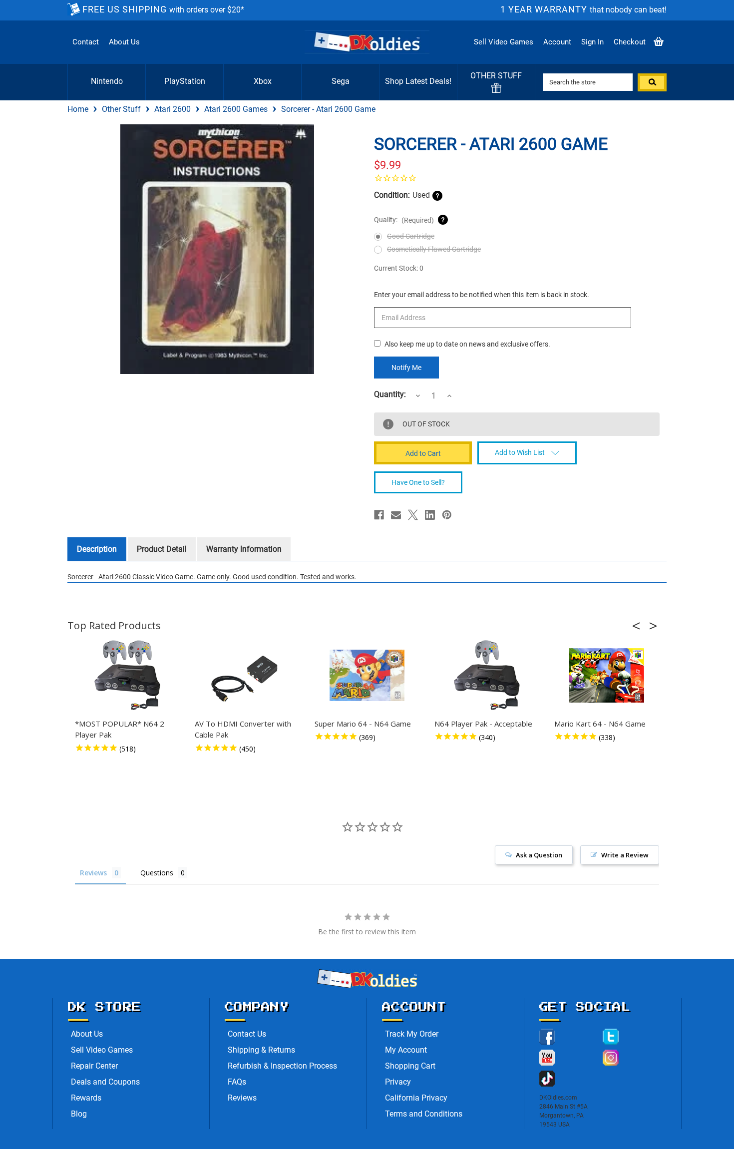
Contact (85, 41)
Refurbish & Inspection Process (282, 1066)
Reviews (242, 1098)
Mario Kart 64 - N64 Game (600, 724)
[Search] (652, 82)
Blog (79, 1114)
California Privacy (416, 1098)
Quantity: (390, 394)
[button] (639, 625)
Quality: (404, 220)
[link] (517, 177)
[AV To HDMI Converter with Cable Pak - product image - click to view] (247, 676)
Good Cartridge (410, 236)
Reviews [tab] (93, 872)
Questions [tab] (156, 872)
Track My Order (411, 1034)
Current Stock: (398, 268)
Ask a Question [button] (539, 854)
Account (557, 41)
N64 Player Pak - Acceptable (483, 724)
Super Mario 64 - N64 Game (363, 724)
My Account (406, 1050)
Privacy (398, 1082)
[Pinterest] (447, 515)
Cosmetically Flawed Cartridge (434, 249)
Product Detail (162, 549)
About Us (124, 41)
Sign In (592, 41)
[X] (413, 515)
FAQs (237, 1082)
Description (97, 549)
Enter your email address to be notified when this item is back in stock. (481, 295)
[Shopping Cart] (659, 42)
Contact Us (247, 1034)
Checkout (630, 41)
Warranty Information (244, 549)
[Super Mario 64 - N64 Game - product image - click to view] (367, 676)
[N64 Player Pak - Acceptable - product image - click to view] (487, 676)
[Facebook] (379, 515)
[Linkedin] (430, 515)
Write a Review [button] (625, 854)
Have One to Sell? (418, 482)
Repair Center (94, 1066)
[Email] (396, 515)
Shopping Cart (410, 1066)
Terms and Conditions (423, 1114)
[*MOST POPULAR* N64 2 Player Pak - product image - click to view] (127, 676)
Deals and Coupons (105, 1082)
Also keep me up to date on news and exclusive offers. (467, 344)
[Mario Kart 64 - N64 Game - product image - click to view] (607, 676)
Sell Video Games (503, 41)
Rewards (86, 1098)
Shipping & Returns (261, 1050)
